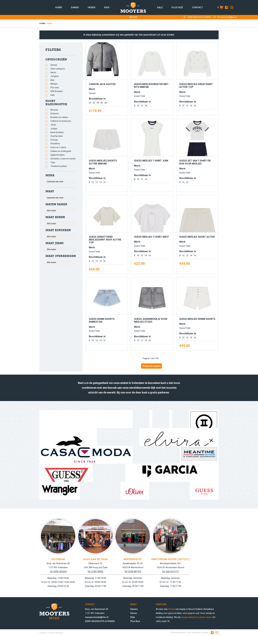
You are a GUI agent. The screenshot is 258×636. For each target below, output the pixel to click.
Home (58, 7)
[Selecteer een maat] (61, 197)
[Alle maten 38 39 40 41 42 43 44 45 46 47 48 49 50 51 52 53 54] (61, 262)
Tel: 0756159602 (95, 571)
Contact (197, 7)
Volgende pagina (151, 366)
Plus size (177, 7)
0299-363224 (193, 17)
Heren (91, 7)
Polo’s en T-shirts (58, 147)
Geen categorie (57, 69)
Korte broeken (57, 132)
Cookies (43, 633)
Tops (52, 162)
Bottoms (54, 113)
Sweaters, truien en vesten (63, 158)
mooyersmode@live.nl (226, 17)
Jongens (54, 76)
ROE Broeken (56, 91)
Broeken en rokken (59, 117)
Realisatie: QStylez (200, 632)
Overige (54, 140)
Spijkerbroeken (57, 155)
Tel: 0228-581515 (132, 571)
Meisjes (54, 84)
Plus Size (135, 621)
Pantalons (55, 143)
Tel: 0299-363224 (58, 571)
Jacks (53, 125)
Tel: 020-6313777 (170, 571)
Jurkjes (53, 128)
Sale (160, 7)
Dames (75, 7)
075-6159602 (205, 17)
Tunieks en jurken (58, 166)
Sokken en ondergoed (60, 151)
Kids (106, 7)
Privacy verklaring (55, 633)
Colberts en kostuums (60, 121)
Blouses (54, 110)
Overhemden (56, 136)
